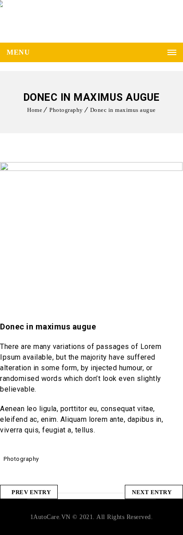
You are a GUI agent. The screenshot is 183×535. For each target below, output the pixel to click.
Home (34, 110)
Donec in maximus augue (123, 110)
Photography (66, 110)
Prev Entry (31, 492)
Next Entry (151, 492)
